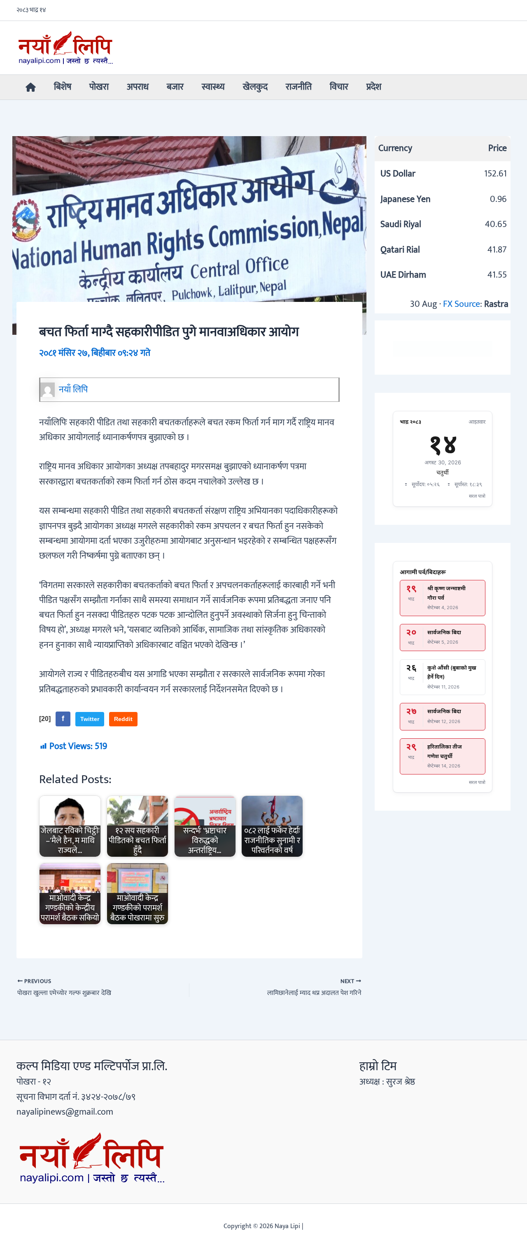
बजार (175, 87)
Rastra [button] (496, 304)
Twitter (89, 719)
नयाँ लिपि (73, 389)
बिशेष (62, 87)
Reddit (123, 719)
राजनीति (299, 87)
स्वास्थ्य (213, 87)
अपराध (138, 87)
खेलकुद (255, 87)
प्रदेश (373, 87)
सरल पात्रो (477, 496)
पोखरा (99, 87)
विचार (339, 87)
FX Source (461, 304)
